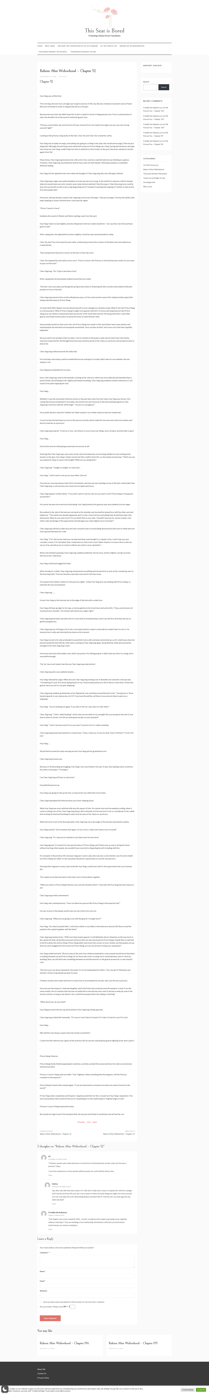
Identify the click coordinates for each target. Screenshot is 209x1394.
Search (146, 82)
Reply (50, 1175)
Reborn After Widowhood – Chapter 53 (119, 1134)
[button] (4, 1389)
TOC (89, 1122)
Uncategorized (149, 182)
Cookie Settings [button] (187, 1390)
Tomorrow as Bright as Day (83, 52)
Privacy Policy (43, 1378)
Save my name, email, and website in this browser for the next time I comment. (74, 1302)
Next (95, 1122)
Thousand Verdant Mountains (53, 52)
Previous (81, 1122)
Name (43, 1271)
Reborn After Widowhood (132, 46)
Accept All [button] (201, 1390)
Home (40, 46)
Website (43, 1291)
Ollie (64, 76)
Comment (44, 1252)
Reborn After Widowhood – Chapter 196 (64, 1343)
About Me (41, 1369)
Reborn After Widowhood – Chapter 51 (55, 1134)
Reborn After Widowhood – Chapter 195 (133, 1343)
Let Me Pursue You (108, 46)
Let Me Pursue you (150, 165)
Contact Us (41, 1373)
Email (42, 1281)
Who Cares (50, 46)
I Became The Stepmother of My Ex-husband (77, 46)
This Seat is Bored (104, 30)
